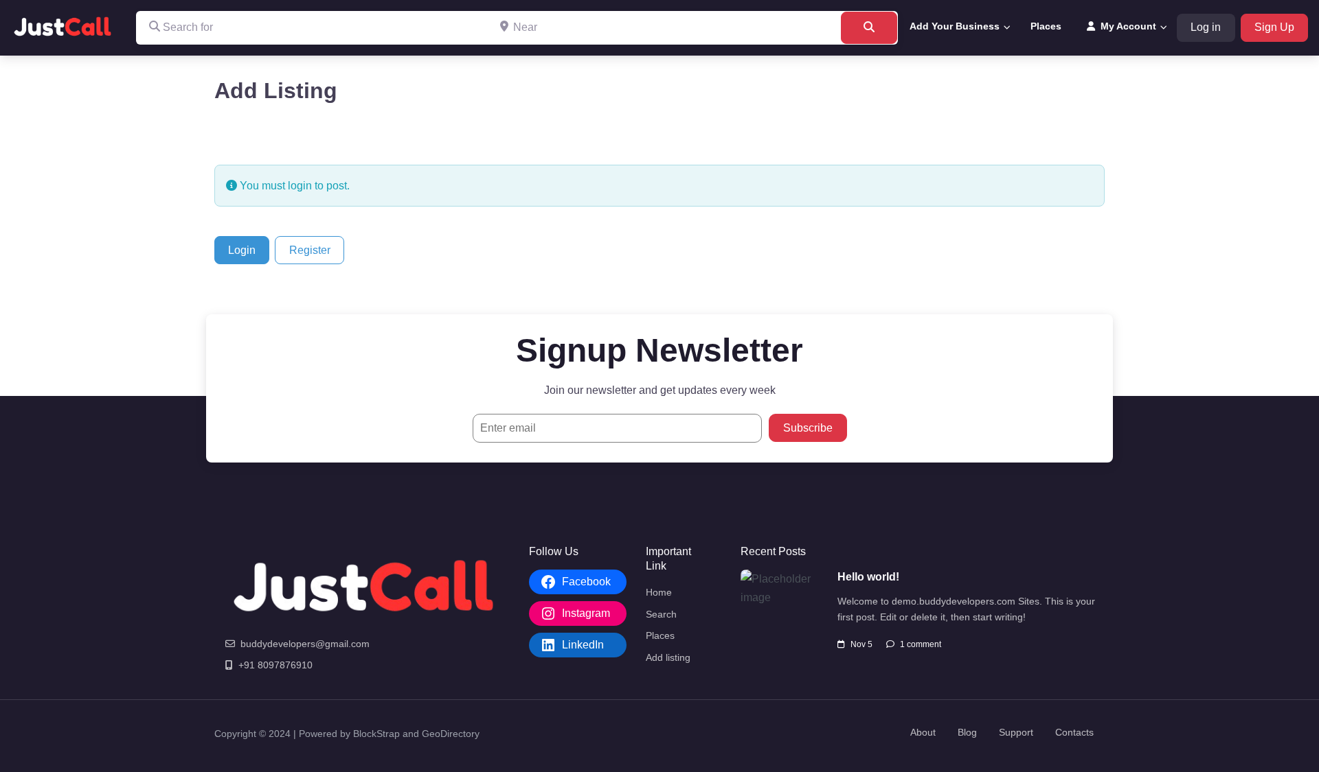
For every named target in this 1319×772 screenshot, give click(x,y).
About (923, 732)
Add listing (668, 657)
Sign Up (1274, 27)
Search (661, 614)
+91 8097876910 (275, 664)
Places (1045, 26)
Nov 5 (861, 644)
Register (309, 250)
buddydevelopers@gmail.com (305, 643)
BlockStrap (378, 733)
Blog (967, 732)
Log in (1206, 27)
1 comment (920, 644)
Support (1016, 732)
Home (659, 592)
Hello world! (868, 577)
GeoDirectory (451, 733)
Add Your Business (955, 26)
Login (242, 250)
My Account (1128, 26)
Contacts (1074, 732)
